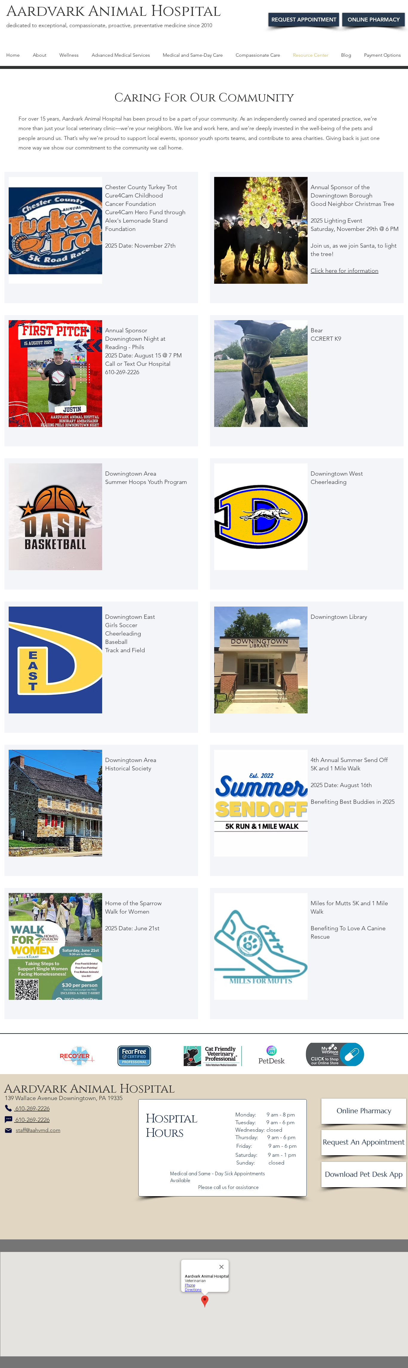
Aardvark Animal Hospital (113, 11)
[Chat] (8, 1120)
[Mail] (8, 1130)
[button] (71, 55)
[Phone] (8, 1108)
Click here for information (344, 270)
